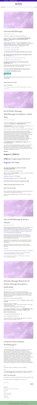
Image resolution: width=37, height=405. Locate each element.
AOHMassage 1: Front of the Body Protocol (13, 57)
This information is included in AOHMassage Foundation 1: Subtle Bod (17, 256)
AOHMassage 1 (28, 126)
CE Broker (24, 300)
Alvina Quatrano (7, 33)
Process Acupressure (7, 394)
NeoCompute (17, 403)
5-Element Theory (8, 176)
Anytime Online (17, 308)
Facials (5, 391)
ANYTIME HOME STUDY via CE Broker (13, 77)
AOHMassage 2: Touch (9, 47)
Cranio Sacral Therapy (7, 393)
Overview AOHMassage (13, 31)
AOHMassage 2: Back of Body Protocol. (12, 59)
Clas (18, 350)
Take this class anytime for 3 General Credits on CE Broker (18, 371)
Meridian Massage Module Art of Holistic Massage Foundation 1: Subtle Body (16, 284)
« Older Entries (6, 382)
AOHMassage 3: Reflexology (10, 49)
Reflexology (6, 396)
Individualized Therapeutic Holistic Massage (11, 388)
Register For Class (7, 73)
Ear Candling (6, 390)
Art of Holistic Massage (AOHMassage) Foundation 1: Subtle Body (18, 114)
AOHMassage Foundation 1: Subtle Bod (12, 42)
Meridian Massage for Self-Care (18, 231)
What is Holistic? (8, 173)
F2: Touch (15, 126)
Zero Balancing (6, 397)
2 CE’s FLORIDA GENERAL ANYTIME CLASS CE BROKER (16, 252)
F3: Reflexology (21, 126)
